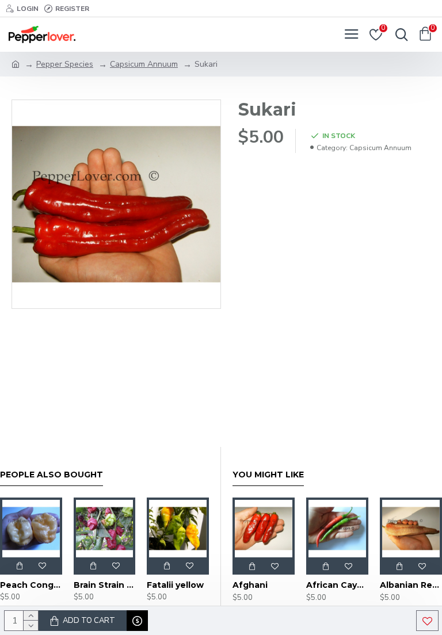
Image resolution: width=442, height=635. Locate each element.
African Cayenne (337, 585)
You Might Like (268, 475)
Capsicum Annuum (144, 64)
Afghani (250, 585)
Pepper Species (64, 64)
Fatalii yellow (175, 585)
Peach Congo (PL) (31, 585)
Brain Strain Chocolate (105, 585)
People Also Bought (51, 475)
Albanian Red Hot (411, 585)
